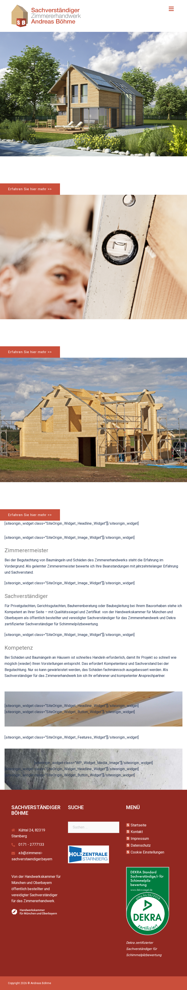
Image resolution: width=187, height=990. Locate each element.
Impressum (140, 838)
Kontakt (137, 832)
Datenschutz (141, 845)
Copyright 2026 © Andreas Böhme (29, 983)
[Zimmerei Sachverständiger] (46, 15)
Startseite (138, 825)
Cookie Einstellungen (147, 852)
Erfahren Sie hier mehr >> (30, 189)
